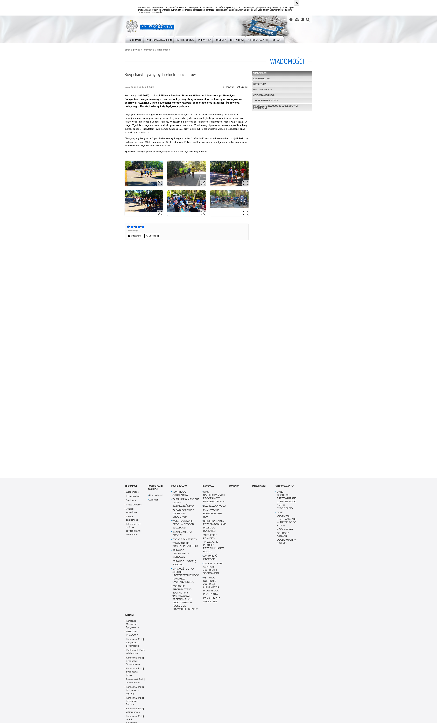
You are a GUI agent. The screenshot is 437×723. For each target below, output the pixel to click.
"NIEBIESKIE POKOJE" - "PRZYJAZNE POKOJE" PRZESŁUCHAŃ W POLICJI (213, 547)
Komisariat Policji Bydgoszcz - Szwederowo (135, 665)
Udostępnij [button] (136, 236)
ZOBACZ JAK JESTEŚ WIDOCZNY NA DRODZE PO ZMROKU (185, 547)
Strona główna (132, 49)
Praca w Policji (262, 89)
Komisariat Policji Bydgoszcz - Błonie (135, 676)
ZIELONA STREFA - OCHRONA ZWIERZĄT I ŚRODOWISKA (213, 573)
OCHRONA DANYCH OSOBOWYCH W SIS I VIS (286, 542)
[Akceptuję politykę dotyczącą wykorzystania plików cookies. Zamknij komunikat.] (296, 2)
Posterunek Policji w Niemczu (135, 656)
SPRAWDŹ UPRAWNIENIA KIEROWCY (180, 558)
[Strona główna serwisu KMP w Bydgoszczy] (291, 19)
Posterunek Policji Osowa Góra (135, 685)
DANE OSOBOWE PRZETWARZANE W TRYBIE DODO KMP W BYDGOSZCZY (286, 525)
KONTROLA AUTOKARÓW (180, 498)
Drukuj (244, 86)
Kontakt (129, 619)
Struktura (259, 84)
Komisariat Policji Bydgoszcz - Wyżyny (135, 694)
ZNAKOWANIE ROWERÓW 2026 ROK (212, 517)
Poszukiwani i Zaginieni (155, 492)
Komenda (234, 490)
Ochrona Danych (285, 490)
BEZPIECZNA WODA (214, 510)
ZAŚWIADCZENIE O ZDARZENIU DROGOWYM (183, 517)
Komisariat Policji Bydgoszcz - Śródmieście (135, 647)
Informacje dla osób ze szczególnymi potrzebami (275, 107)
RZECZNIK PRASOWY (132, 638)
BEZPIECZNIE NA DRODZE (182, 538)
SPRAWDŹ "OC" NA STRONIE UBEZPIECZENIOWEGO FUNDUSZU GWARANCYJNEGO (185, 580)
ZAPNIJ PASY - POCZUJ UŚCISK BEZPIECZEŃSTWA (185, 507)
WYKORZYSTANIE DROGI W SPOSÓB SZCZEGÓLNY (183, 528)
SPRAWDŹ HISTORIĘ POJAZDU (184, 567)
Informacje (148, 49)
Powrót (230, 86)
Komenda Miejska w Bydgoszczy (132, 628)
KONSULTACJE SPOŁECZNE (211, 604)
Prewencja (208, 490)
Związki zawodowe (263, 95)
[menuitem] (135, 39)
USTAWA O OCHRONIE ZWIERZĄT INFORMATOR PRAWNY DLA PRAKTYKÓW (211, 590)
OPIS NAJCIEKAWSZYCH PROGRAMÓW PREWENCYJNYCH (214, 501)
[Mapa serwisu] (297, 19)
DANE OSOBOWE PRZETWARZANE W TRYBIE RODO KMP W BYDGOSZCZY (286, 504)
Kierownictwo (261, 78)
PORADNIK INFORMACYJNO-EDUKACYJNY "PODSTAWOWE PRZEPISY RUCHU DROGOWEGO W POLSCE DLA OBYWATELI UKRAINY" (185, 602)
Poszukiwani (156, 499)
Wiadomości (163, 49)
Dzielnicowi (259, 490)
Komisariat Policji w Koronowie (135, 715)
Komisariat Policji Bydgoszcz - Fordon (135, 705)
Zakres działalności (265, 100)
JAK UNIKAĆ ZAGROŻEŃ (210, 562)
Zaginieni (154, 504)
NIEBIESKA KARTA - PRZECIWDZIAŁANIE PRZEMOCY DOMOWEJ (214, 530)
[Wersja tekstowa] (302, 19)
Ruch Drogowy (179, 490)
